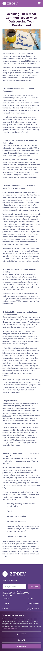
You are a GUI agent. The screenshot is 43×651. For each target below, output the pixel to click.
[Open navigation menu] (39, 3)
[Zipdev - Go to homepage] (10, 3)
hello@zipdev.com (33, 604)
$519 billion (29, 61)
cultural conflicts (31, 195)
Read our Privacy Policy (9, 628)
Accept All (22, 646)
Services (6, 599)
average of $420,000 (29, 110)
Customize (23, 634)
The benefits (26, 70)
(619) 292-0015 (33, 609)
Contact (30, 599)
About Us (6, 604)
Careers (5, 609)
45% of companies (23, 299)
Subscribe (34, 587)
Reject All (21, 640)
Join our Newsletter (10, 581)
